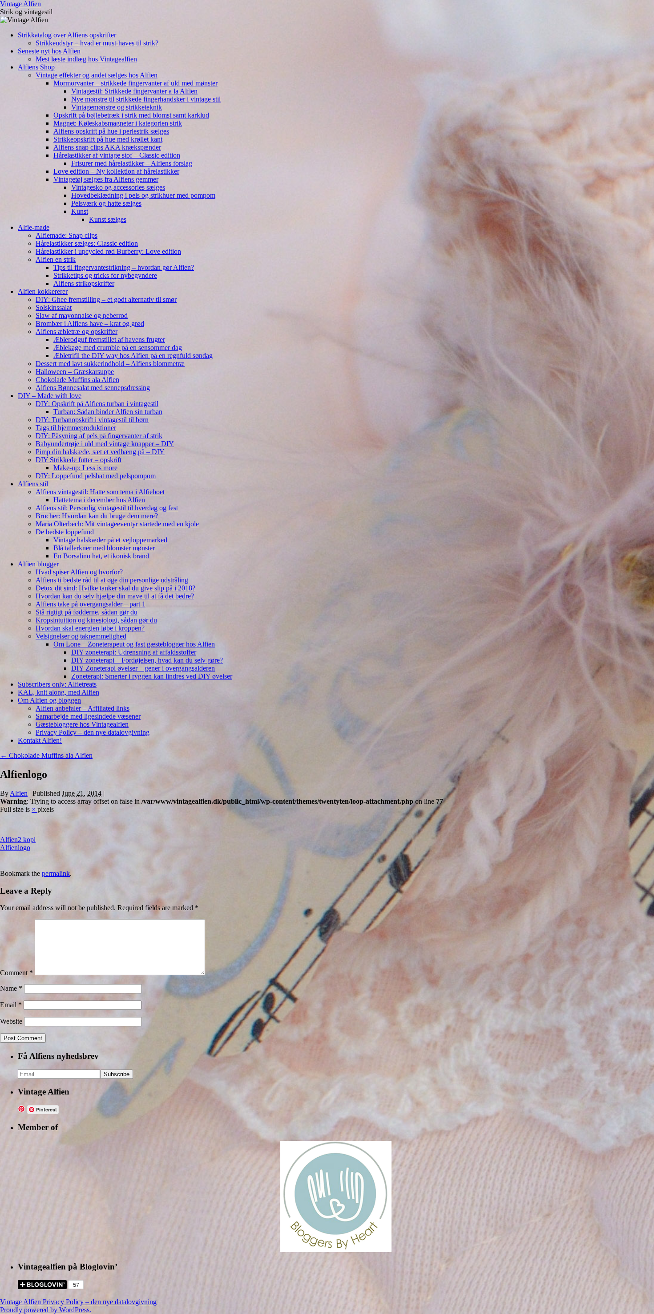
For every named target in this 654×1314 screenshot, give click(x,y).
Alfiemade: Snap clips (66, 235)
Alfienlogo (15, 847)
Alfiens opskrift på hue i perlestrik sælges (111, 131)
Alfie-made (33, 227)
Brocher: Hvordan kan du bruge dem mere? (97, 516)
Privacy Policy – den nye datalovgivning (92, 732)
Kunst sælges (107, 219)
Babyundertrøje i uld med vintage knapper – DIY (105, 443)
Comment (16, 972)
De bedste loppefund (65, 532)
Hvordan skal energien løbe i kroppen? (90, 628)
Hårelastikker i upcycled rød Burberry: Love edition (108, 251)
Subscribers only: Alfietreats (57, 684)
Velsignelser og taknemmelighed (81, 636)
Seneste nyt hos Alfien (49, 51)
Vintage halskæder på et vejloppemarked (110, 540)
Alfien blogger (38, 564)
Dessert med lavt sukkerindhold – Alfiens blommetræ (110, 363)
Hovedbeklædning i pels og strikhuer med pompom (143, 195)
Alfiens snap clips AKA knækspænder (107, 147)
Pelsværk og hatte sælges (106, 203)
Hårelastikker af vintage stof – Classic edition (116, 155)
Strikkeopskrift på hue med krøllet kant (107, 139)
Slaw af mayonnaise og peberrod (82, 315)
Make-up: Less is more (85, 468)
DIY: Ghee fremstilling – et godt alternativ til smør (106, 299)
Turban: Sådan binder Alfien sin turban (107, 411)
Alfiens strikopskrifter (83, 283)
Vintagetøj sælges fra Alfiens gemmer (105, 179)
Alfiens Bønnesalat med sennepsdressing (93, 387)
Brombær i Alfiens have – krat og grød (90, 323)
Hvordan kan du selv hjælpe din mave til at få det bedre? (115, 596)
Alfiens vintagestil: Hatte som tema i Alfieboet (100, 492)
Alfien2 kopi (18, 839)
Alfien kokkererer (43, 291)
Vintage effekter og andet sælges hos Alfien (96, 75)
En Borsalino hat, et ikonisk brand (101, 556)
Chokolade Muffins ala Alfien (77, 379)
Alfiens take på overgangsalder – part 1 (90, 604)
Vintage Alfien (20, 4)
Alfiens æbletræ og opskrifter (76, 331)
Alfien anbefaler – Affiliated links (82, 708)
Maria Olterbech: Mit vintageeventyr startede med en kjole (117, 524)
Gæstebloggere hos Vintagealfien (82, 724)
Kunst (79, 211)
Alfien (19, 793)
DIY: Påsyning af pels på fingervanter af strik (99, 435)
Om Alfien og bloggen (49, 700)
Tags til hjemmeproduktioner (76, 427)
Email (11, 1005)
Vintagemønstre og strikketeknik (116, 107)
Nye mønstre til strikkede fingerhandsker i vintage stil (146, 99)
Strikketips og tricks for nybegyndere (105, 275)
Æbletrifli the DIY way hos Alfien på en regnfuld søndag (133, 355)
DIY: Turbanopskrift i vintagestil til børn (92, 419)
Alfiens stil (33, 484)
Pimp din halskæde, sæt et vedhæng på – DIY (100, 452)
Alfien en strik (56, 259)
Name (11, 988)
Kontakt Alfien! (40, 740)
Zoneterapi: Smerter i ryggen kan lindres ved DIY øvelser (151, 676)
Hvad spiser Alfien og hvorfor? (79, 572)
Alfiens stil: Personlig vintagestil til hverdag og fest (107, 508)
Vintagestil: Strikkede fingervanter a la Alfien (134, 91)
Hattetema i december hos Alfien (99, 500)
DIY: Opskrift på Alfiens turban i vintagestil (97, 403)
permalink (56, 873)
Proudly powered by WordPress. (45, 1310)
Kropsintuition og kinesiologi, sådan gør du (96, 620)
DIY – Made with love (49, 395)
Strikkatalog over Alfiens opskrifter (67, 35)
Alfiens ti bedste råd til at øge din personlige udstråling (112, 580)
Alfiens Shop (36, 67)
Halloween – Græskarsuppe (75, 371)
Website (11, 1021)
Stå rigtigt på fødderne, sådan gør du (86, 612)
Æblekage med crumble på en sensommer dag (117, 347)
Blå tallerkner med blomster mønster (104, 548)
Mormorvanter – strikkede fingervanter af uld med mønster (135, 83)
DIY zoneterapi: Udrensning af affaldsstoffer (133, 652)
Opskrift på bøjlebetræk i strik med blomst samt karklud (131, 115)
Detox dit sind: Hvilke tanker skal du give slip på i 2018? (115, 588)
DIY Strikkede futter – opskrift (78, 460)
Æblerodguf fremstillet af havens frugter (109, 339)
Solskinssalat (54, 307)
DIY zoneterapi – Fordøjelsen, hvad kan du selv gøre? (147, 660)
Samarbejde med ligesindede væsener (88, 716)
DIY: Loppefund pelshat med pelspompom (96, 476)
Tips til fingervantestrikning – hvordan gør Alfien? (123, 267)
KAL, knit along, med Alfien (58, 692)
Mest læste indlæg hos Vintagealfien (86, 59)
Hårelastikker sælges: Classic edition (87, 243)
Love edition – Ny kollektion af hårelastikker (116, 171)
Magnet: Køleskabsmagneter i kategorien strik (117, 123)
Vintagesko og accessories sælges (118, 187)
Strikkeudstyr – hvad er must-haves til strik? (97, 43)
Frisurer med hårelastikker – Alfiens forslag (131, 163)
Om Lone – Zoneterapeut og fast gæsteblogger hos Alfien (134, 644)
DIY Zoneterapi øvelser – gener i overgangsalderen (143, 668)
